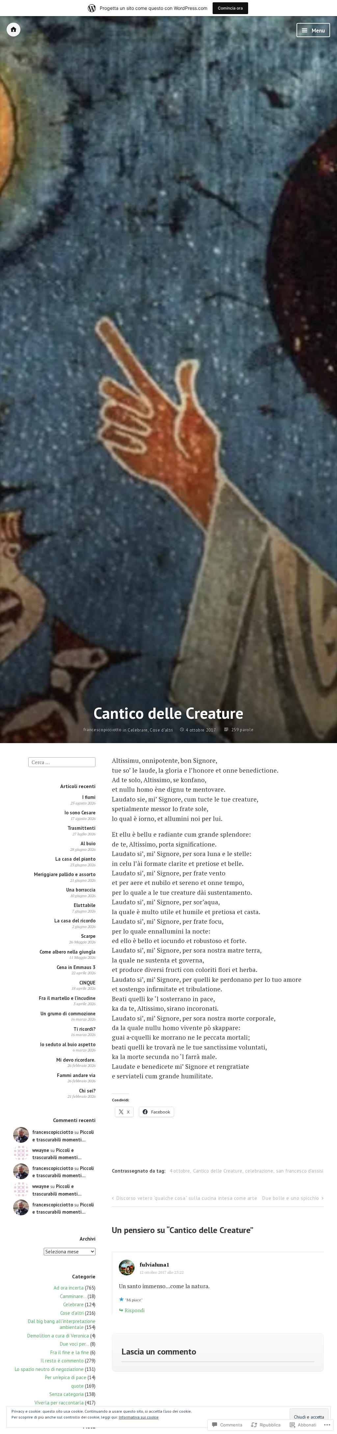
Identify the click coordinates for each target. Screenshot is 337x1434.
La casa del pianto (75, 859)
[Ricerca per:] (61, 761)
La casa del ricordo (74, 920)
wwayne (40, 1150)
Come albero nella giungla (67, 952)
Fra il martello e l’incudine (67, 998)
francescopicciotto (103, 730)
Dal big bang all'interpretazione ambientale (61, 1324)
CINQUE (87, 983)
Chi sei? (87, 1091)
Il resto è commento (62, 1360)
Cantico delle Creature (217, 1171)
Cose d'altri (161, 730)
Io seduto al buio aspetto (67, 1044)
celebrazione (259, 1171)
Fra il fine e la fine (69, 1352)
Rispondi (134, 1310)
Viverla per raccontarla (59, 1403)
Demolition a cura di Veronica (58, 1336)
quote (77, 1386)
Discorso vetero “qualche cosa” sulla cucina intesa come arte (187, 1198)
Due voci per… (74, 1344)
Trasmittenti (81, 828)
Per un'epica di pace (65, 1377)
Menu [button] (317, 30)
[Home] (13, 29)
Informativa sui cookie (139, 1417)
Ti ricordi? (84, 1029)
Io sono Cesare (80, 812)
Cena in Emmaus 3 (76, 967)
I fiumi (88, 797)
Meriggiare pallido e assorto (64, 874)
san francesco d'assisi (299, 1171)
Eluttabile (84, 905)
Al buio (88, 843)
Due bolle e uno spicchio (290, 1198)
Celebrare (138, 730)
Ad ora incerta (69, 1288)
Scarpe (88, 936)
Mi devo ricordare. (75, 1060)
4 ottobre (179, 1171)
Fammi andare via (76, 1075)
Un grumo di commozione (67, 1013)
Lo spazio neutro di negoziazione (49, 1369)
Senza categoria (66, 1394)
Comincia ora (230, 8)
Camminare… (73, 1296)
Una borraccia (80, 890)
